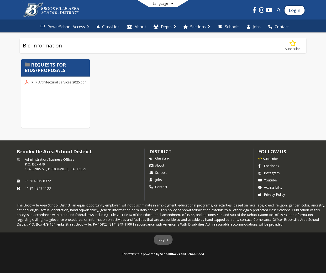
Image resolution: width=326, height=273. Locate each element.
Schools (161, 172)
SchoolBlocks (170, 254)
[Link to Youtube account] (269, 11)
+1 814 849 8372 (38, 181)
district (160, 151)
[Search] (277, 10)
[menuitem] (65, 26)
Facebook (271, 166)
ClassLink (162, 158)
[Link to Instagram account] (261, 11)
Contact (161, 187)
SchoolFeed (195, 254)
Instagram (272, 173)
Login (163, 239)
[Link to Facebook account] (254, 11)
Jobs (158, 179)
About (159, 165)
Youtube (270, 180)
